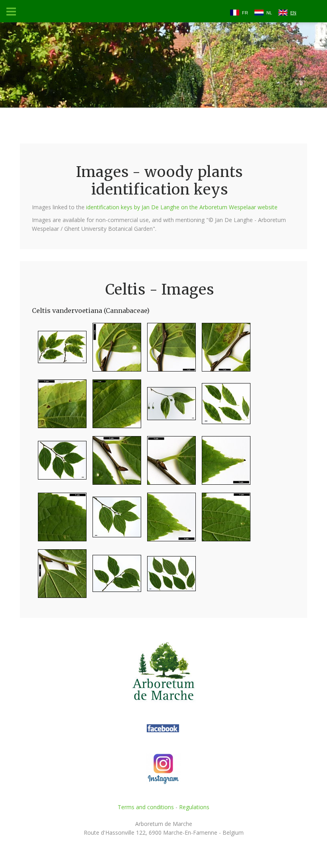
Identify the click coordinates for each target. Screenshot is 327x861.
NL (269, 12)
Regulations (194, 807)
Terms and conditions (146, 807)
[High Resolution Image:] (59, 350)
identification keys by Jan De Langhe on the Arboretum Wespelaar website (182, 207)
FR (245, 12)
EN (293, 12)
